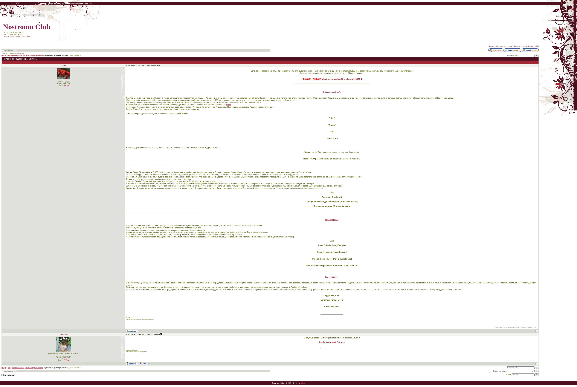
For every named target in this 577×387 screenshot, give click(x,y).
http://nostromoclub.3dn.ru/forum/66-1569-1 (342, 79)
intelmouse (20, 53)
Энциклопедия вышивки (34, 55)
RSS (28, 36)
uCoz (303, 383)
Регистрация (15, 36)
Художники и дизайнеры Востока (56, 55)
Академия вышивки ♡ (16, 55)
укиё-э (228, 105)
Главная (6, 36)
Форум (4, 55)
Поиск (530, 46)
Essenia (64, 65)
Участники (508, 46)
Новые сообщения (495, 46)
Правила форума (520, 46)
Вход (23, 36)
